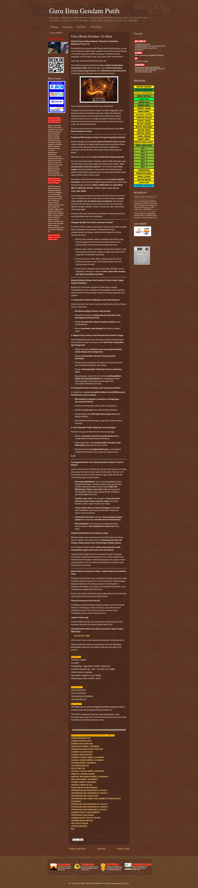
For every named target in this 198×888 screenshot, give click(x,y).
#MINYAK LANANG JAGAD (83, 774)
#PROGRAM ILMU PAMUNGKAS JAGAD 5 (89, 804)
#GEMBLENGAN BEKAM (82, 821)
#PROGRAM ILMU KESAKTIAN (84, 796)
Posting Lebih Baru (77, 849)
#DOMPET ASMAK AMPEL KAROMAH (87, 757)
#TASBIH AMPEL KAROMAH (83, 763)
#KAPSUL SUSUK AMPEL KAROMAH (87, 771)
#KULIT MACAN (78, 768)
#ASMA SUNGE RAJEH (81, 741)
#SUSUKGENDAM (79, 826)
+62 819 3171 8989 (82, 636)
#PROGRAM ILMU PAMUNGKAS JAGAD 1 (89, 790)
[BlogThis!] (76, 840)
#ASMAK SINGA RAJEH (81, 755)
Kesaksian (67, 26)
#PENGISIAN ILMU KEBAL (82, 815)
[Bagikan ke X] (78, 840)
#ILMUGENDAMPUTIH (80, 738)
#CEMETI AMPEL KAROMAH (83, 782)
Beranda (101, 849)
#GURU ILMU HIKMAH (84, 788)
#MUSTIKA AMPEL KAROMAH (84, 779)
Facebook (81, 26)
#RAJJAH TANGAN (79, 823)
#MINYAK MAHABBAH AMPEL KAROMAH (89, 777)
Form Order (96, 26)
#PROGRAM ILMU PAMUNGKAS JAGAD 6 (89, 807)
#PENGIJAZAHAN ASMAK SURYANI (87, 749)
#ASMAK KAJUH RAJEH (82, 752)
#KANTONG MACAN (80, 766)
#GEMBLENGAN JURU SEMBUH (85, 812)
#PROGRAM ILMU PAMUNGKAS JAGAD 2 (89, 793)
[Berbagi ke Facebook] (80, 840)
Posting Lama (123, 849)
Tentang (54, 26)
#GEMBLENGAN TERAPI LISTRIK (85, 818)
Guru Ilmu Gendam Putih (84, 10)
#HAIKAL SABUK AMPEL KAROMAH (87, 760)
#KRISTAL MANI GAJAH (81, 785)
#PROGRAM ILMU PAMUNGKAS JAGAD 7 (89, 810)
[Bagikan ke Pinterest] (82, 840)
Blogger (126, 883)
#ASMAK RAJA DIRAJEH (82, 744)
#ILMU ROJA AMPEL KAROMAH (85, 746)
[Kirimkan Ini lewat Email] (73, 840)
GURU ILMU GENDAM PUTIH (142, 256)
